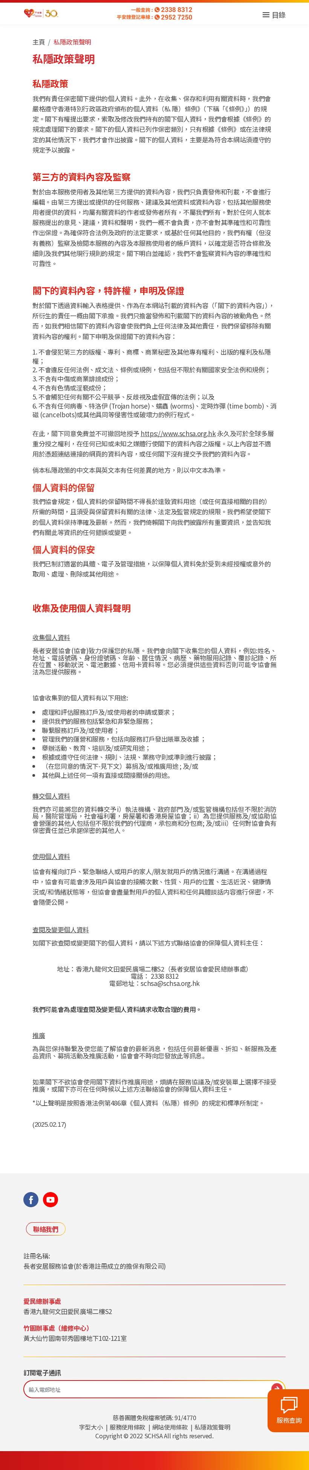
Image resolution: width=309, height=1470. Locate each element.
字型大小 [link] (91, 1427)
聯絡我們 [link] (45, 1229)
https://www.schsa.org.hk (178, 433)
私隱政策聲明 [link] (212, 1427)
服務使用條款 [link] (127, 1427)
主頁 (38, 41)
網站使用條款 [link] (170, 1427)
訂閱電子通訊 (42, 1372)
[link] (41, 13)
